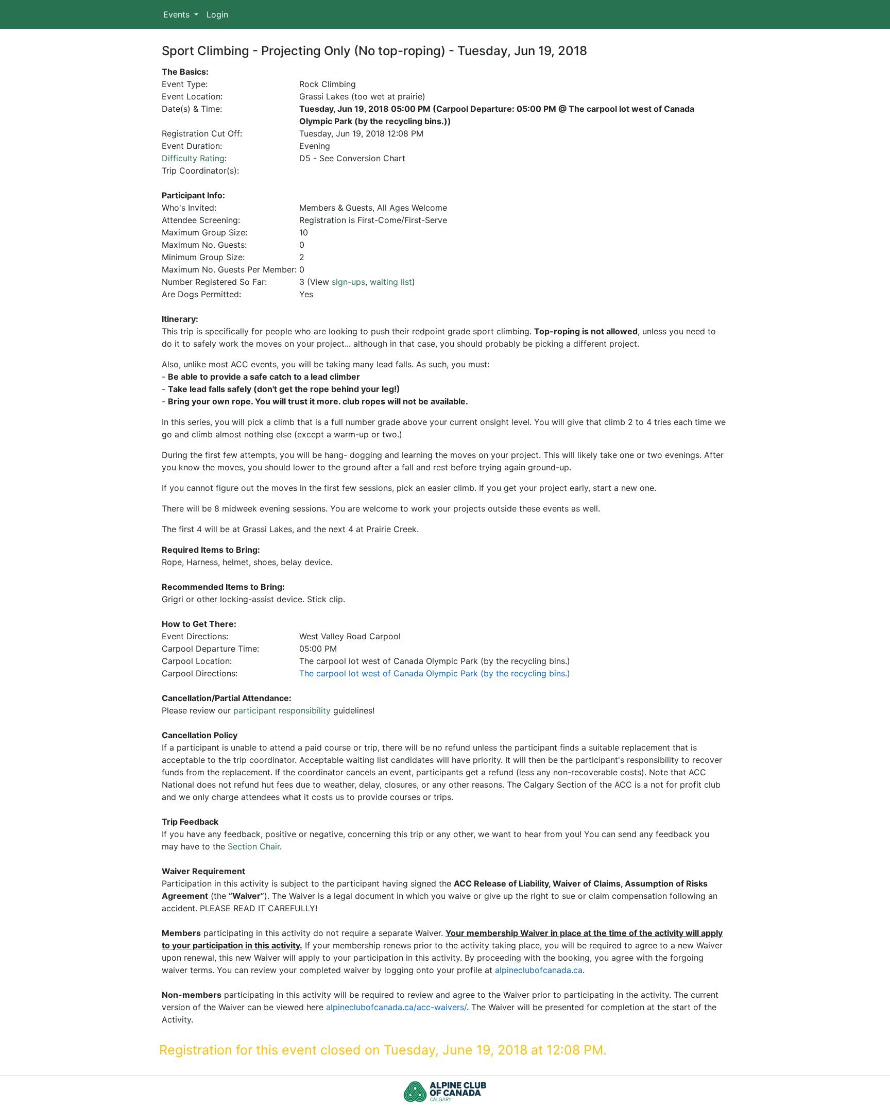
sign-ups (348, 282)
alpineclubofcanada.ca (539, 970)
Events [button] (177, 14)
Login (217, 14)
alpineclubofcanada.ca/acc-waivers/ (396, 1007)
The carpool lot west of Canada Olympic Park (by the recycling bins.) (434, 673)
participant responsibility (282, 710)
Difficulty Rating (193, 158)
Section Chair (254, 846)
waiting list (391, 282)
